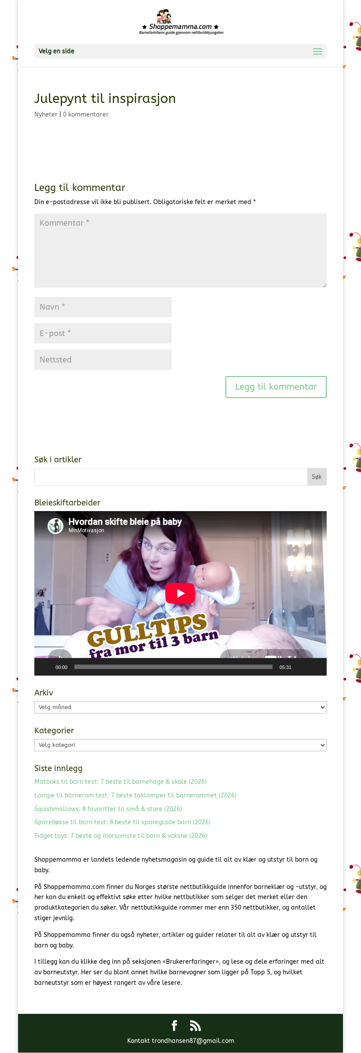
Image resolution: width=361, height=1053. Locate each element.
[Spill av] (45, 666)
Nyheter (46, 114)
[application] (180, 593)
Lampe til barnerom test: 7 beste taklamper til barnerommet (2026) (135, 795)
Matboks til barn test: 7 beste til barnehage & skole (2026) (120, 782)
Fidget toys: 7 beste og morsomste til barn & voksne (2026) (120, 836)
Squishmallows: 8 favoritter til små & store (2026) (108, 809)
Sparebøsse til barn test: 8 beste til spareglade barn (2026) (122, 822)
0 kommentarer (86, 114)
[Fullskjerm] (315, 666)
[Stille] (301, 666)
